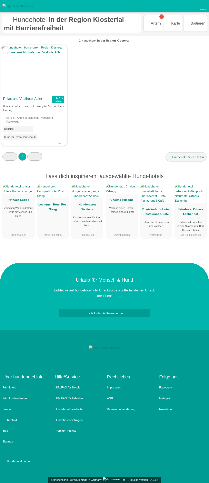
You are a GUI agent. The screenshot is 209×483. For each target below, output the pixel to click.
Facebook (165, 387)
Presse (6, 409)
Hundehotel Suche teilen (187, 157)
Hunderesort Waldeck (87, 207)
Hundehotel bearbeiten (69, 409)
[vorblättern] (56, 70)
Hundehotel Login (18, 461)
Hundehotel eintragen (69, 420)
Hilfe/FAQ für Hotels (67, 387)
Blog (5, 430)
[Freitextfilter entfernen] (190, 6)
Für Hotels (9, 387)
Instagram (165, 398)
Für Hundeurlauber (14, 398)
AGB (110, 398)
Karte (175, 23)
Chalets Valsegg (121, 199)
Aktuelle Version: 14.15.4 (143, 479)
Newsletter (166, 409)
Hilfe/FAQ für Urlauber (69, 398)
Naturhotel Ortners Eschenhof (190, 212)
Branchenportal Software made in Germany (75, 479)
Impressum (114, 387)
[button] (9, 156)
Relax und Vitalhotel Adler (22, 99)
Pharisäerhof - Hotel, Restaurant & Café (156, 212)
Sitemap (7, 441)
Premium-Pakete (65, 430)
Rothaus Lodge (18, 199)
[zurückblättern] (11, 70)
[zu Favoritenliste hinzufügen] (6, 50)
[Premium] (200, 180)
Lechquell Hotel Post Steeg (53, 207)
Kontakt (11, 420)
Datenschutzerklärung (121, 409)
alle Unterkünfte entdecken (106, 313)
